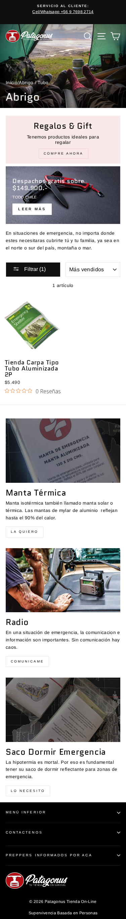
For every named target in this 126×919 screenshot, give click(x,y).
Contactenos (24, 832)
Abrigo (26, 82)
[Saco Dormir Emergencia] (63, 710)
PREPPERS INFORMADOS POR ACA (49, 855)
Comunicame (27, 661)
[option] (65, 9)
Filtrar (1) (34, 269)
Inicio (11, 82)
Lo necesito (28, 791)
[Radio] (63, 580)
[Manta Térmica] (63, 450)
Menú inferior (26, 812)
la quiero (24, 531)
